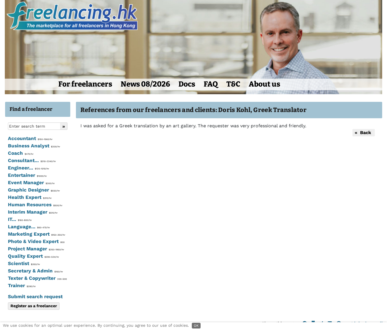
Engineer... (28, 168)
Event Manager (31, 182)
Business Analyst (34, 146)
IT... (20, 219)
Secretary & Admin (35, 271)
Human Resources (35, 204)
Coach (20, 153)
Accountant (30, 138)
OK (196, 326)
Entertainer (27, 175)
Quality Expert (33, 256)
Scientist (24, 263)
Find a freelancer (31, 109)
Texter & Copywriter (37, 278)
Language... (29, 226)
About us (264, 84)
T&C (233, 84)
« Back (364, 132)
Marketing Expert (36, 234)
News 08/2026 (145, 84)
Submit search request (35, 296)
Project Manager (36, 248)
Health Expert (30, 197)
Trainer (22, 285)
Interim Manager (33, 212)
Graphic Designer (34, 190)
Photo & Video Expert (36, 241)
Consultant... (32, 160)
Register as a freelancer (33, 306)
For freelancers (85, 84)
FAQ (211, 84)
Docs (186, 84)
